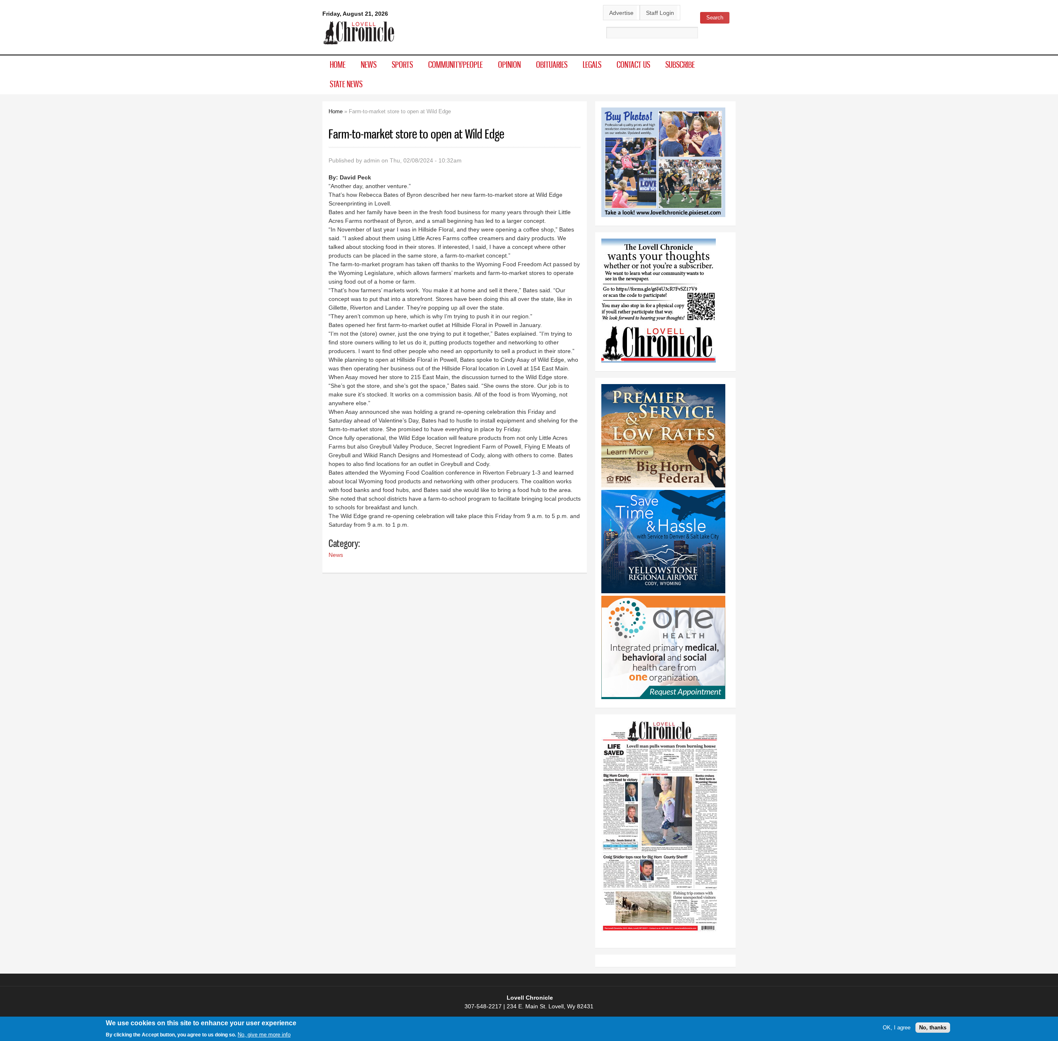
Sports (402, 64)
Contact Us (633, 64)
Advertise (621, 13)
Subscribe (680, 64)
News (368, 64)
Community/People (455, 64)
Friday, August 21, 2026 (355, 13)
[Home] (359, 45)
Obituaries (551, 64)
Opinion (509, 64)
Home (338, 64)
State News (346, 84)
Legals (592, 64)
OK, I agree (896, 1027)
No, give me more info (264, 1034)
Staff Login (660, 13)
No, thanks (932, 1027)
